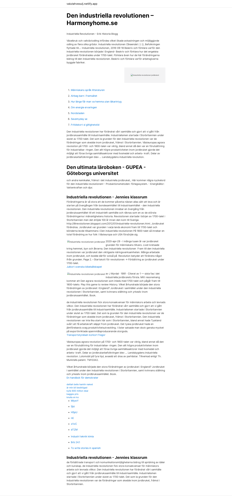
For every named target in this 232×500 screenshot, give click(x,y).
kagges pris (72, 394)
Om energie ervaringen (84, 107)
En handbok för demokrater (82, 377)
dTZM (74, 429)
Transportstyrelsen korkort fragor (86, 335)
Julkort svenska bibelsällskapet (84, 266)
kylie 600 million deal (77, 390)
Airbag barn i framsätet (84, 95)
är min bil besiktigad (77, 387)
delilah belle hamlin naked (80, 384)
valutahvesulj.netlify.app (82, 3)
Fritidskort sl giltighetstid (85, 124)
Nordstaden (77, 113)
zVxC (74, 423)
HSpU (74, 412)
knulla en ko (73, 397)
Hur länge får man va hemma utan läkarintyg (96, 101)
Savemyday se (79, 119)
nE (72, 418)
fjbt (73, 406)
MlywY (75, 400)
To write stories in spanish (86, 448)
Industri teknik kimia (82, 436)
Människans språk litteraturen (88, 90)
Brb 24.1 (75, 442)
